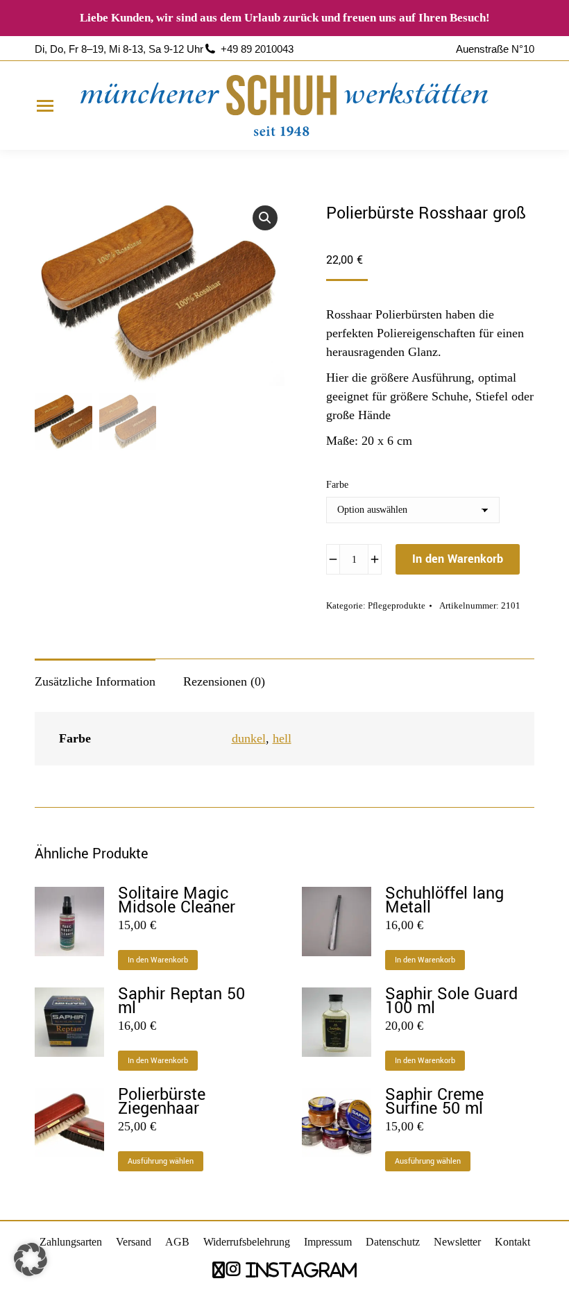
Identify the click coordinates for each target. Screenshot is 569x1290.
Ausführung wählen (161, 1161)
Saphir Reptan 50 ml (181, 1001)
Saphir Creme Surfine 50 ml (434, 1102)
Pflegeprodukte (396, 605)
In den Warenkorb (457, 559)
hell (282, 738)
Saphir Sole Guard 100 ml (451, 1001)
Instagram (299, 1269)
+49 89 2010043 (257, 49)
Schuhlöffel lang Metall (444, 901)
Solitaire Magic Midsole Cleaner (176, 901)
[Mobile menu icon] (45, 106)
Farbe (337, 484)
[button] (265, 217)
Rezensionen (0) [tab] (224, 681)
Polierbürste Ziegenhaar (161, 1102)
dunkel (249, 738)
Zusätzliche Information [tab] (95, 681)
